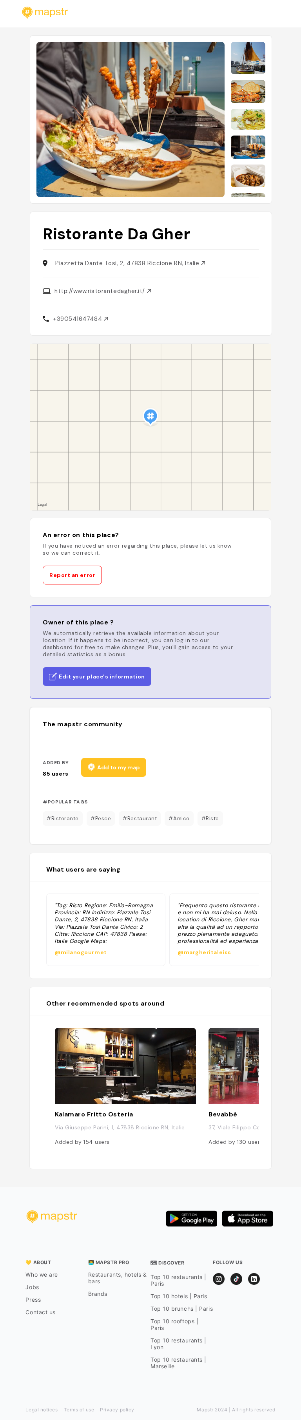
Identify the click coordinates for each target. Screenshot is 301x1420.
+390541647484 (78, 319)
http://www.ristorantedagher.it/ (100, 291)
